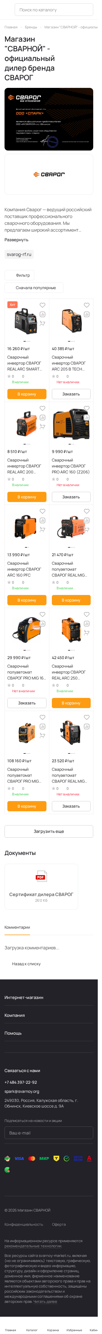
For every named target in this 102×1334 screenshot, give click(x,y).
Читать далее (45, 1301)
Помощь (13, 1033)
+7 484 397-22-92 (21, 1082)
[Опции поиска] (85, 10)
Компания (15, 1015)
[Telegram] (19, 1181)
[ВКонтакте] (8, 1181)
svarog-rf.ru (19, 254)
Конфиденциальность (24, 1224)
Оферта (59, 1224)
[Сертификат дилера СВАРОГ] (41, 887)
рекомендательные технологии (33, 1245)
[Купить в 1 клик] (42, 323)
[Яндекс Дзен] (42, 1181)
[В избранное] (42, 305)
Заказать (71, 394)
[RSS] (90, 58)
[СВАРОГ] (49, 119)
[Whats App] (30, 1181)
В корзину (27, 394)
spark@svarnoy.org (22, 1091)
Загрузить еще (49, 831)
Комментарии (17, 927)
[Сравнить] (42, 314)
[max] (53, 1181)
